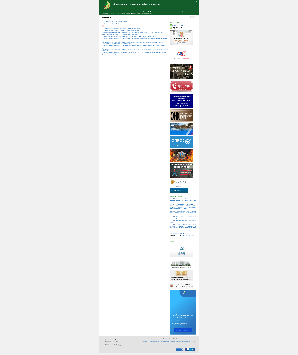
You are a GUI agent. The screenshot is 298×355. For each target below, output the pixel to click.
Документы (116, 344)
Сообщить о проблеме (183, 330)
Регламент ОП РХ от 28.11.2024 (112, 23)
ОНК (194, 341)
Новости (104, 11)
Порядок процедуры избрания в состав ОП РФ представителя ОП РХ (121, 30)
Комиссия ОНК (115, 13)
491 (187, 235)
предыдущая (176, 233)
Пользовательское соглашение (167, 341)
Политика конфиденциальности (183, 341)
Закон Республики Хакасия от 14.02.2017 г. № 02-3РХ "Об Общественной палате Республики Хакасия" (130, 36)
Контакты (132, 11)
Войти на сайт (194, 1)
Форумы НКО (106, 13)
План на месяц (106, 342)
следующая (183, 233)
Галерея (143, 11)
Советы (158, 11)
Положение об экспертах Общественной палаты (116, 21)
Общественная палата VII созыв (170, 11)
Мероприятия (150, 11)
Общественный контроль (122, 11)
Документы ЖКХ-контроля (120, 345)
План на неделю (107, 341)
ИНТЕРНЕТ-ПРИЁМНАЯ (179, 25)
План (138, 11)
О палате (110, 11)
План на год (106, 344)
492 (190, 235)
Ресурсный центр (185, 11)
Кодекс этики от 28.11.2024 (111, 26)
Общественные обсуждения (128, 13)
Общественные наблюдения (145, 13)
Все (193, 235)
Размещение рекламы (153, 341)
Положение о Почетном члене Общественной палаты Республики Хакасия (123, 28)
